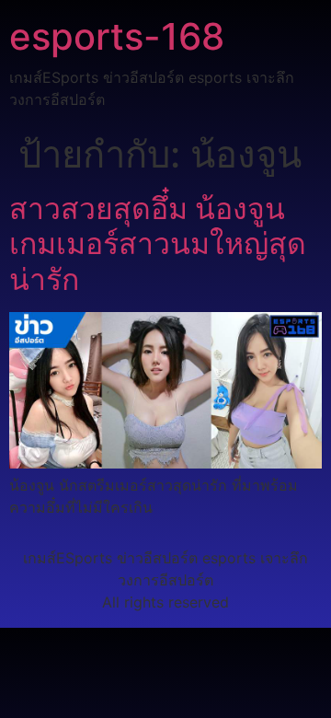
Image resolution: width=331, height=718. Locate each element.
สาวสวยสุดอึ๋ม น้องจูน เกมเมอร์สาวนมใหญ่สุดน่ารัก (157, 244)
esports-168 (116, 36)
